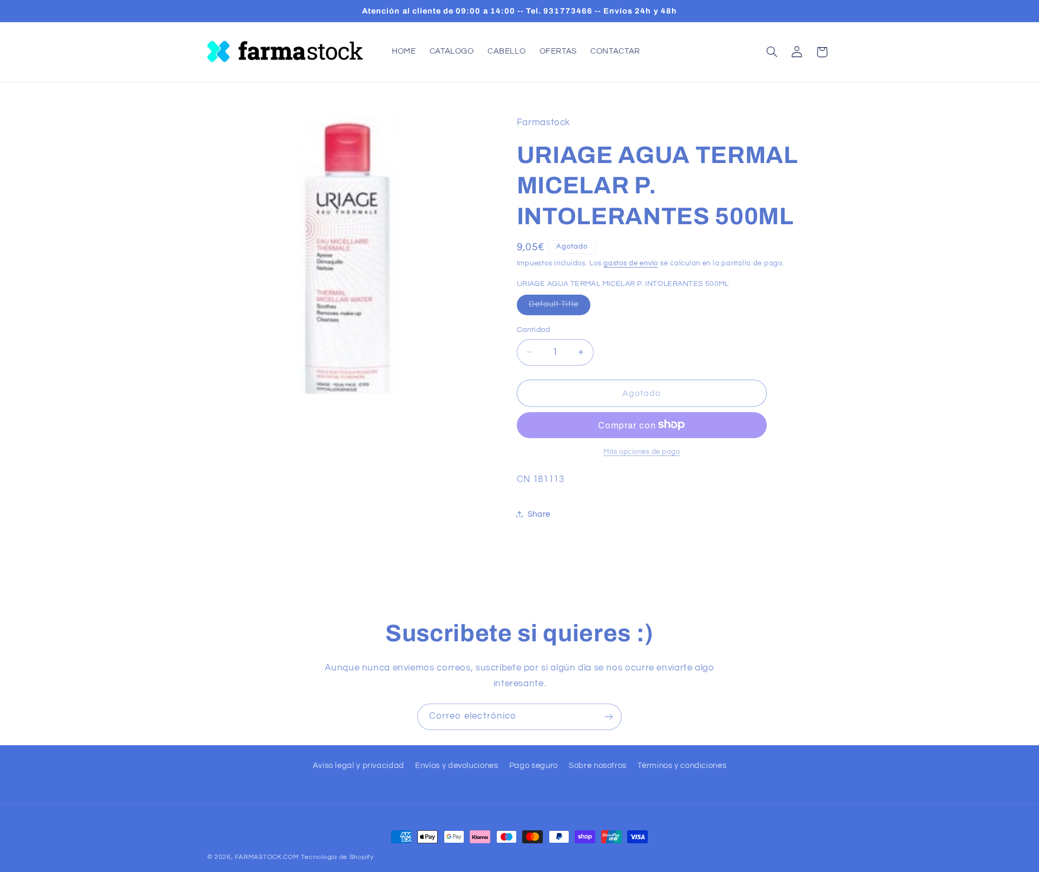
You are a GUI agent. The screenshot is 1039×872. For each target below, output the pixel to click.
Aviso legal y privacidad (358, 766)
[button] (771, 52)
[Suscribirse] (608, 717)
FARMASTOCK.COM (267, 857)
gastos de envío (630, 263)
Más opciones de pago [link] (641, 451)
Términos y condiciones (681, 766)
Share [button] (539, 514)
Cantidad (533, 330)
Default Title (560, 307)
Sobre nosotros (598, 766)
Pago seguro (533, 766)
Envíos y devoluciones (456, 766)
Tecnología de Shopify (337, 857)
